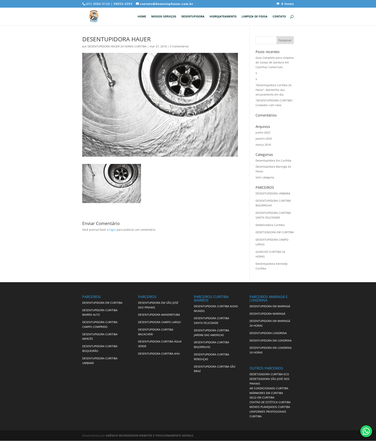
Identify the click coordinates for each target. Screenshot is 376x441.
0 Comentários (179, 46)
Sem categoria (265, 177)
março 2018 (263, 144)
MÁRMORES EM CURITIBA (266, 393)
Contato (279, 16)
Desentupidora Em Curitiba (273, 160)
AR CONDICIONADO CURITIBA (268, 388)
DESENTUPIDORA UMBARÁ (273, 193)
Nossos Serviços (163, 16)
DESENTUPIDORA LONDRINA (268, 333)
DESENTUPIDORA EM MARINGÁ (269, 306)
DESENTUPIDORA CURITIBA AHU (159, 353)
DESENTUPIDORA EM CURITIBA (102, 303)
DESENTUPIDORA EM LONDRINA (270, 340)
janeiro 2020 (264, 138)
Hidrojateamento (223, 16)
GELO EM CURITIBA (261, 397)
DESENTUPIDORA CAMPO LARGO (159, 322)
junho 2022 (263, 132)
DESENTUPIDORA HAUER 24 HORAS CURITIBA (117, 46)
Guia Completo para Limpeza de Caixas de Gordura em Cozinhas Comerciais (275, 62)
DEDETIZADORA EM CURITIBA (275, 232)
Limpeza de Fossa (255, 16)
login (112, 229)
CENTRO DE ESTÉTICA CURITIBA (270, 402)
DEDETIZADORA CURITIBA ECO (269, 374)
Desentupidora (192, 16)
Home (142, 16)
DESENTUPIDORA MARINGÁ (267, 313)
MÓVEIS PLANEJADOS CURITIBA (269, 407)
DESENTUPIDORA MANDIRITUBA (159, 314)
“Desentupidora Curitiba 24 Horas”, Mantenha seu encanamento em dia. (273, 89)
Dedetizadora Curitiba (270, 225)
